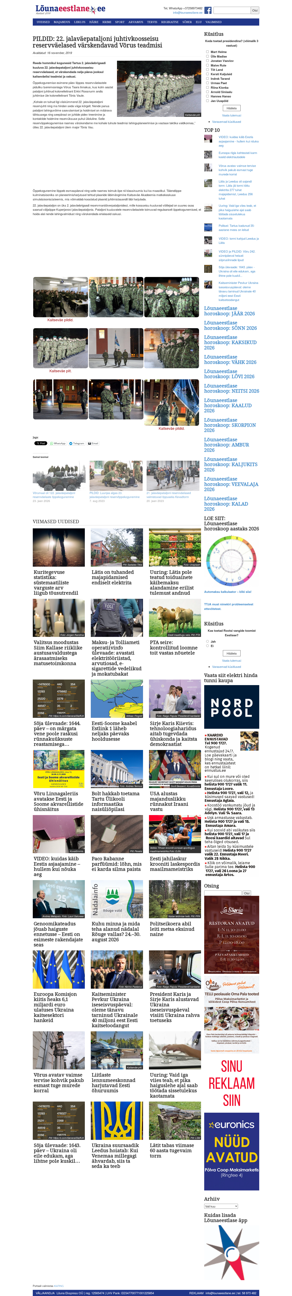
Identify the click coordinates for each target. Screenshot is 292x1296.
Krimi (106, 22)
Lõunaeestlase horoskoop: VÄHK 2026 (230, 359)
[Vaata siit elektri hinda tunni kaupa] (231, 707)
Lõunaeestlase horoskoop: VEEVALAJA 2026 (231, 484)
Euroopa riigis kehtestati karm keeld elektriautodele (238, 155)
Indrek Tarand (220, 78)
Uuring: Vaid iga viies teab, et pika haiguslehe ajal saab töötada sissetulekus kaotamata (237, 211)
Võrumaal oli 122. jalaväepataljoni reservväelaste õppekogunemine (54, 495)
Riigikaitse (170, 22)
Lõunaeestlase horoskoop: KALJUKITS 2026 (231, 465)
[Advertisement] (117, 159)
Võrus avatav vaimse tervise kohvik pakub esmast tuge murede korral (237, 169)
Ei (212, 646)
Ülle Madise (219, 56)
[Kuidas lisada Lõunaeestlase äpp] (231, 1253)
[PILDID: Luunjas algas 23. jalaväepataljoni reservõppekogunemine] (116, 476)
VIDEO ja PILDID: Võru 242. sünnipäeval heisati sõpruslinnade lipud (237, 255)
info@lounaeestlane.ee (187, 12)
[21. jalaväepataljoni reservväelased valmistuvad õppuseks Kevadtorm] (173, 476)
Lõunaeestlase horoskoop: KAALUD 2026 (228, 406)
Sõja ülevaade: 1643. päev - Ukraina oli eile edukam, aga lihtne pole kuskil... (237, 271)
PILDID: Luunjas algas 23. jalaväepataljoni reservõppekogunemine (115, 495)
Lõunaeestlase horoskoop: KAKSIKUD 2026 (230, 343)
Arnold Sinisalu (221, 92)
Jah (213, 641)
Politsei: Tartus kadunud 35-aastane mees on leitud (237, 227)
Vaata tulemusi (231, 115)
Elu (199, 22)
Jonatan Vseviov (222, 61)
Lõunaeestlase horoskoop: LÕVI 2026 (229, 374)
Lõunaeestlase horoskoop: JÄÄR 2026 (229, 311)
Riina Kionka (219, 87)
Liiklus (79, 22)
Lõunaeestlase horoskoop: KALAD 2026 (226, 504)
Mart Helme (219, 52)
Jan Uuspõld (219, 101)
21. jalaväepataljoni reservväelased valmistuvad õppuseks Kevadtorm (169, 495)
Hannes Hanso (221, 96)
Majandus (62, 22)
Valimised (214, 22)
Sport (120, 22)
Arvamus (136, 22)
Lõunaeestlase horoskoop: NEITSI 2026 (231, 388)
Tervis (152, 22)
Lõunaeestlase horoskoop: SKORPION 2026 (230, 425)
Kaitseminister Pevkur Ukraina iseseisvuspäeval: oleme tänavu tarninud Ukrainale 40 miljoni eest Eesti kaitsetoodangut (238, 291)
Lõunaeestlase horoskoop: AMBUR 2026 (226, 445)
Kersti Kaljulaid (221, 74)
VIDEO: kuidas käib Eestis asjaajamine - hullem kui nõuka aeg (239, 141)
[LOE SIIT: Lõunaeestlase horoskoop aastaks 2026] (231, 561)
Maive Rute (218, 65)
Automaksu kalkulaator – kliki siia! (227, 591)
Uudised (43, 22)
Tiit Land (217, 69)
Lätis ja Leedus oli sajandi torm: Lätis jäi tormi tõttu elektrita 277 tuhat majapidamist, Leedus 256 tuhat (236, 189)
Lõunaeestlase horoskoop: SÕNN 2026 (230, 325)
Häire (94, 22)
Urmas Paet (219, 83)
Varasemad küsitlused (226, 121)
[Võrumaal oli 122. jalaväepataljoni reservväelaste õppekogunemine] (59, 476)
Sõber (187, 22)
